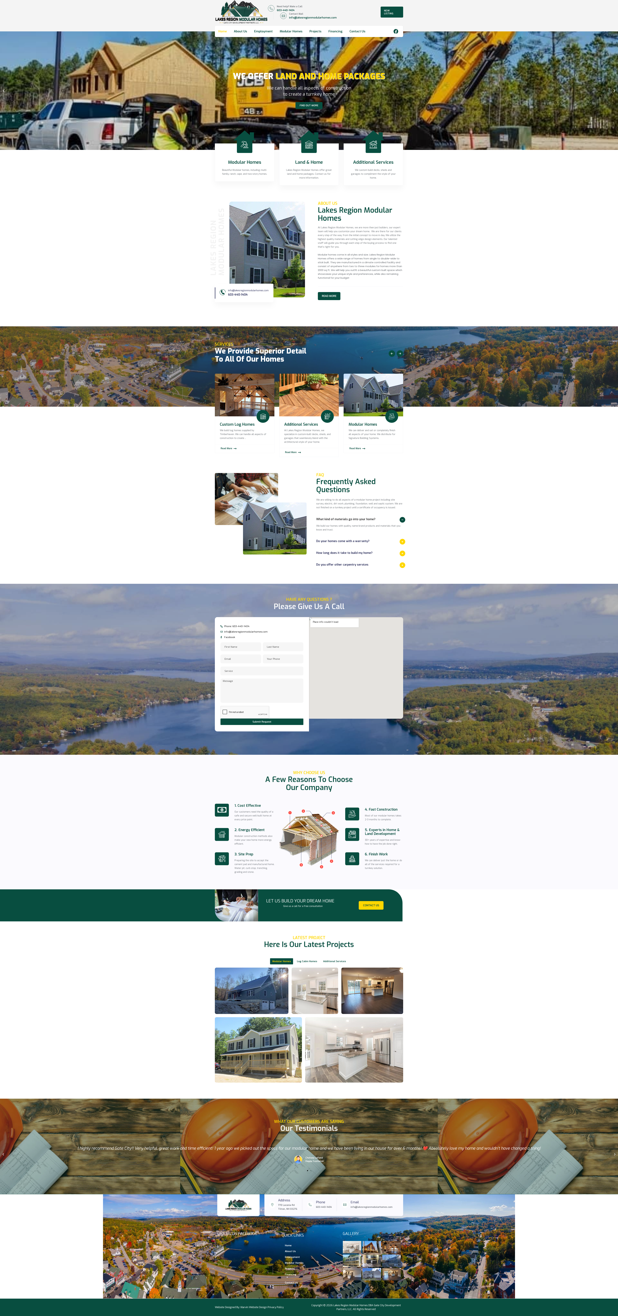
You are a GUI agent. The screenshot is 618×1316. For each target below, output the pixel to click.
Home (222, 31)
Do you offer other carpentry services (342, 565)
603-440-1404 (286, 10)
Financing (335, 31)
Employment (263, 31)
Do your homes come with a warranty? (342, 541)
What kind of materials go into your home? (345, 519)
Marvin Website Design (253, 1307)
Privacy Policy (276, 1307)
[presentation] (393, 353)
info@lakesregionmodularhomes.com (313, 17)
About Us (240, 31)
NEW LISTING (388, 12)
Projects (315, 31)
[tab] (359, 519)
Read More (226, 444)
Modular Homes (291, 31)
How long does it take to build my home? (344, 553)
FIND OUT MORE (309, 105)
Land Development (236, 424)
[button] (4, 91)
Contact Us (357, 31)
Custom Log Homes (301, 424)
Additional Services (365, 424)
